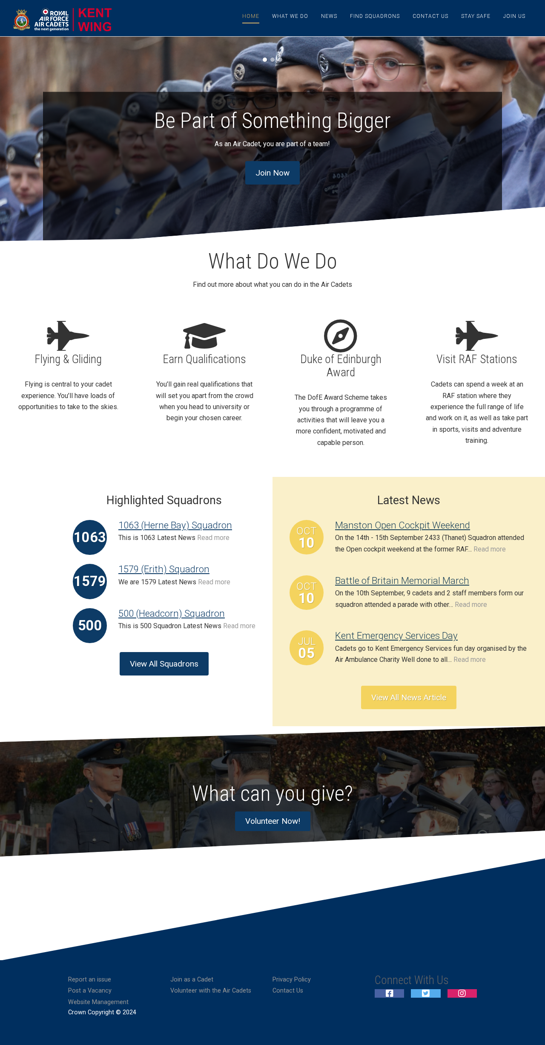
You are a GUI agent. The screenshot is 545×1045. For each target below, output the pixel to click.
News (329, 16)
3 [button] (280, 60)
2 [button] (272, 60)
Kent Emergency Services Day (396, 635)
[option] (272, 142)
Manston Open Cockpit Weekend (402, 525)
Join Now (272, 173)
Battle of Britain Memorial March (402, 580)
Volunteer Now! (272, 821)
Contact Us (430, 16)
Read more (213, 538)
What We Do (290, 16)
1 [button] (265, 60)
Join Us (514, 16)
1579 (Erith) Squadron (163, 568)
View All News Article (408, 697)
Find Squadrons (375, 16)
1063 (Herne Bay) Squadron (175, 525)
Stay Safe (475, 16)
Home (250, 16)
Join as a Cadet (191, 979)
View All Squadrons (164, 664)
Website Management (98, 1002)
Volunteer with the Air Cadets (210, 990)
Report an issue (89, 979)
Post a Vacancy (90, 990)
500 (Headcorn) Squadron (171, 613)
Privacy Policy (291, 979)
